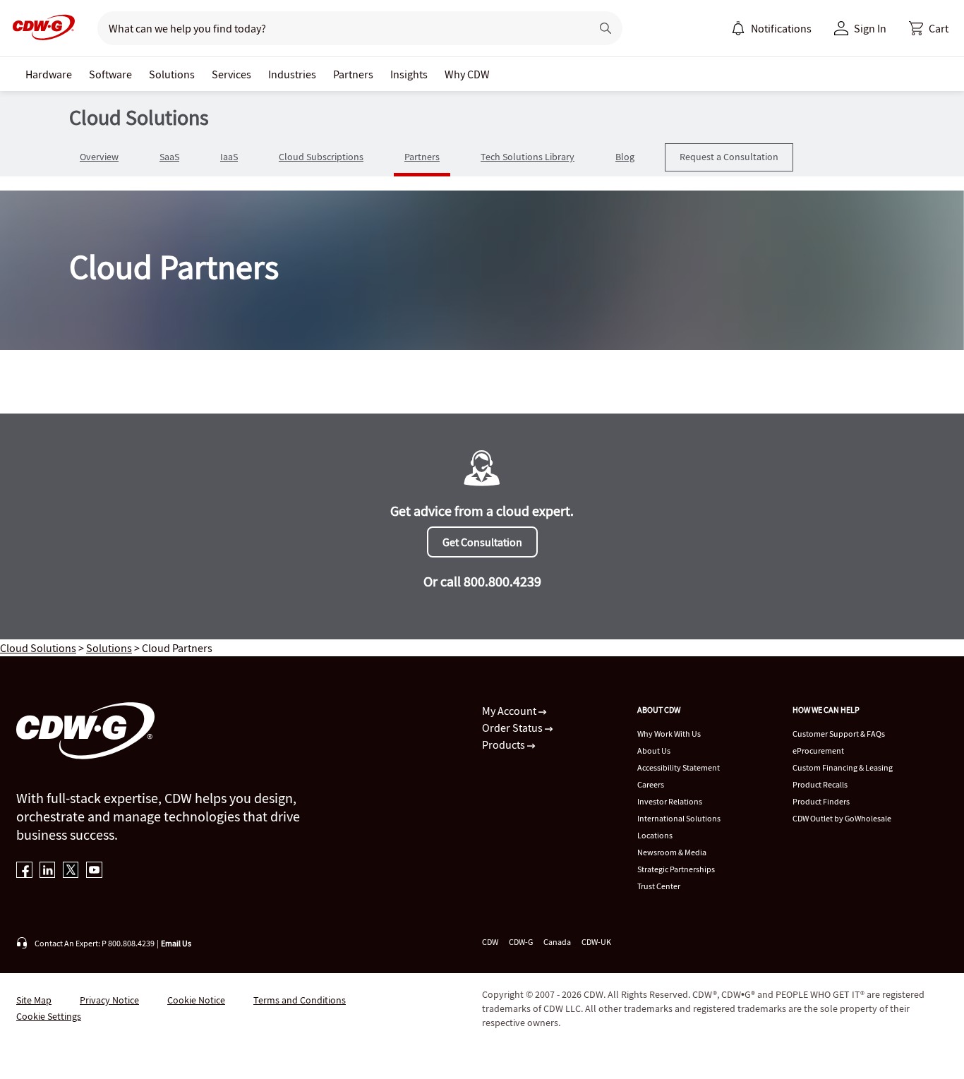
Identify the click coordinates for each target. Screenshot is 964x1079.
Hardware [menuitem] (48, 74)
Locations (655, 835)
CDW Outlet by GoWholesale (842, 818)
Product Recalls (820, 784)
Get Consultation (482, 542)
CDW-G (521, 941)
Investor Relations (669, 801)
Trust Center (658, 886)
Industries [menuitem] (292, 74)
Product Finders (821, 801)
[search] (338, 28)
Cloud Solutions (38, 648)
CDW (490, 941)
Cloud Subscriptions (321, 156)
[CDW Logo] (39, 28)
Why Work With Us (669, 733)
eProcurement (818, 750)
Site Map (34, 1000)
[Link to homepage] (39, 28)
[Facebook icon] (24, 871)
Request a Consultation (729, 156)
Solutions (109, 648)
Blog (624, 156)
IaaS (229, 156)
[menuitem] (738, 28)
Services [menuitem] (231, 74)
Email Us (176, 943)
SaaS (169, 156)
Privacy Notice (109, 1000)
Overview (99, 156)
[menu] (771, 28)
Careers (650, 784)
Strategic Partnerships (676, 869)
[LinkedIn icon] (48, 871)
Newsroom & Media (671, 852)
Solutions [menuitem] (172, 74)
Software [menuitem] (110, 74)
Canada (557, 941)
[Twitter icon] (71, 871)
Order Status (513, 728)
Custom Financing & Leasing (843, 767)
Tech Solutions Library (527, 156)
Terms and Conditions (299, 1000)
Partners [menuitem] (353, 74)
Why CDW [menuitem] (467, 74)
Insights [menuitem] (409, 74)
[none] (48, 74)
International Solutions (679, 818)
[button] (928, 28)
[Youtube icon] (94, 871)
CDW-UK (596, 941)
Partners (422, 156)
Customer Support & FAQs (839, 733)
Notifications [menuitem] (781, 28)
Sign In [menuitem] (870, 28)
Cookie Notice (196, 1000)
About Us (653, 750)
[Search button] (605, 28)
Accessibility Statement (678, 767)
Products (504, 744)
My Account (510, 711)
